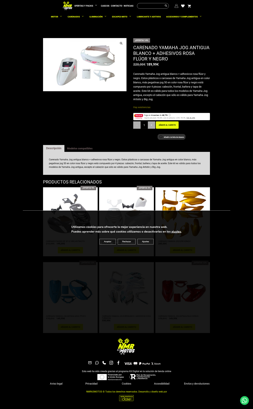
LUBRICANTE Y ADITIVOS (149, 17)
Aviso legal (56, 383)
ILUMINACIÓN (96, 17)
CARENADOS (74, 17)
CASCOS (105, 6)
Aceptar (107, 241)
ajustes (176, 232)
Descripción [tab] (53, 148)
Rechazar (126, 241)
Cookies (126, 383)
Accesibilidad (161, 383)
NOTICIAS (128, 6)
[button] (121, 43)
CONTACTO (116, 6)
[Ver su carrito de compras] (189, 6)
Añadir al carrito (167, 125)
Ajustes (145, 241)
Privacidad (91, 383)
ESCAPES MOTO (119, 17)
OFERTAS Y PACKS (83, 6)
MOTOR (54, 17)
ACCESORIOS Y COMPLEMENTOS (182, 17)
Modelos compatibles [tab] (80, 148)
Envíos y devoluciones (197, 383)
